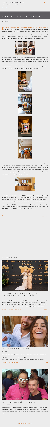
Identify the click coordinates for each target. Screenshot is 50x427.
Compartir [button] (44, 216)
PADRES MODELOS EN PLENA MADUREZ (16, 349)
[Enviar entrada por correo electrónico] (2, 216)
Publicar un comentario (14, 309)
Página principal (5, 7)
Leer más (46, 309)
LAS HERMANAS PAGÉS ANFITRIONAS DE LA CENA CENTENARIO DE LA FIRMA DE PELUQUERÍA (20, 294)
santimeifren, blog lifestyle (14, 2)
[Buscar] (44, 2)
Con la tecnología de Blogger (25, 423)
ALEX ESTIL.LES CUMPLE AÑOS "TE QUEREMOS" (19, 402)
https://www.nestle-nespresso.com (9, 211)
